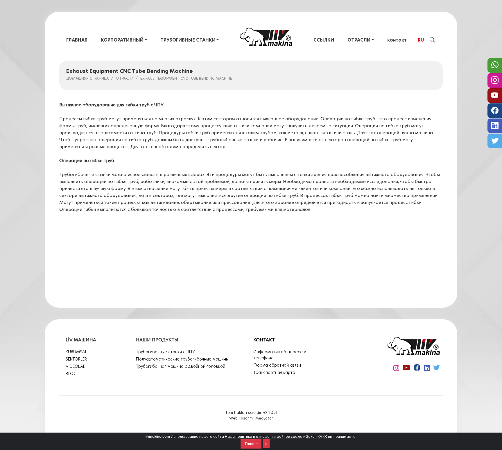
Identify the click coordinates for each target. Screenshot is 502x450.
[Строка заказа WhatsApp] (494, 65)
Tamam (251, 443)
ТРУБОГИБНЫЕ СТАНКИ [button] (188, 40)
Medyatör (264, 418)
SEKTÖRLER (76, 359)
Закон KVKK (316, 436)
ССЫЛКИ (323, 40)
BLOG (71, 374)
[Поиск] (432, 39)
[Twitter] (494, 141)
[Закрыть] (266, 443)
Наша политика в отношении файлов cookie (263, 436)
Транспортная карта (274, 372)
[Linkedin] (494, 126)
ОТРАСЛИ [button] (358, 40)
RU (421, 40)
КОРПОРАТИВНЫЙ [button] (122, 40)
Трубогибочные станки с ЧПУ (165, 352)
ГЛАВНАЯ (76, 40)
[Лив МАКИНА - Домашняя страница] (266, 37)
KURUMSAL (76, 352)
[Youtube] (494, 95)
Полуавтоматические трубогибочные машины (182, 359)
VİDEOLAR (75, 366)
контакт (397, 40)
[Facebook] (494, 110)
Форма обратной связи (277, 365)
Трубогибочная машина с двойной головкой (180, 366)
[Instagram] (494, 80)
